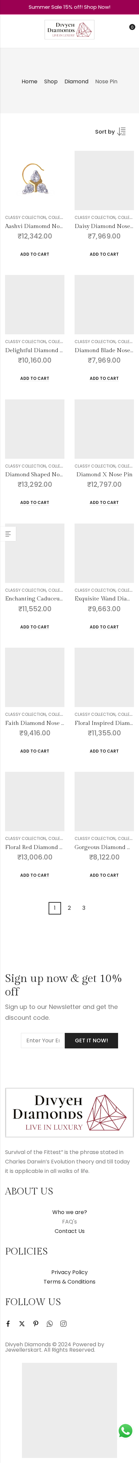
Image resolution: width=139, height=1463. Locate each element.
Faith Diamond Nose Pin (37, 723)
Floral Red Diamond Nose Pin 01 (48, 847)
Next (94, 908)
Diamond (76, 81)
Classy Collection (25, 217)
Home (29, 81)
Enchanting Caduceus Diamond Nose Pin (59, 598)
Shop (51, 81)
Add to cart (34, 254)
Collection (60, 217)
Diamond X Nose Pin (104, 474)
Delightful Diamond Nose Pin (44, 350)
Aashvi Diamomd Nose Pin (40, 226)
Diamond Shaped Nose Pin (40, 474)
